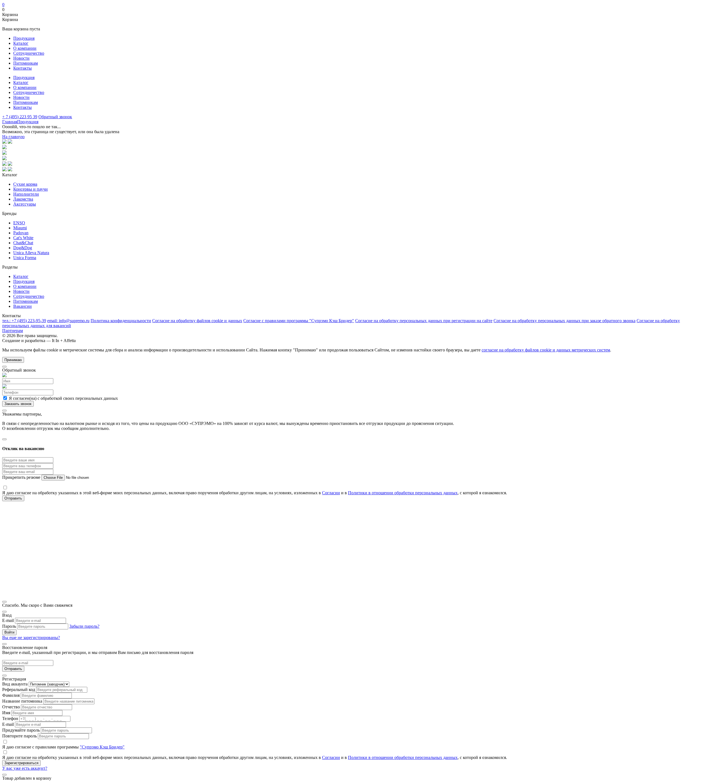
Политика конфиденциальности (121, 320)
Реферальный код (18, 689)
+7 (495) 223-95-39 (24, 320)
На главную (13, 136)
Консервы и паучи (30, 189)
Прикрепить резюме (21, 477)
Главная (9, 121)
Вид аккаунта (15, 684)
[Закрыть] (4, 366)
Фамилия (11, 695)
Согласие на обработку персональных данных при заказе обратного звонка (564, 320)
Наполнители (26, 194)
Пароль (9, 626)
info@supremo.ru (68, 320)
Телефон (10, 718)
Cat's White (23, 237)
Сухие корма (25, 184)
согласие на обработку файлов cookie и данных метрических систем (546, 350)
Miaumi (20, 227)
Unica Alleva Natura (31, 252)
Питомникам (25, 63)
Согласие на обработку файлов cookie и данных (197, 320)
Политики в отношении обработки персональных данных (403, 492)
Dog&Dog (22, 247)
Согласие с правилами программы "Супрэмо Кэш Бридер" (298, 320)
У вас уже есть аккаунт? (24, 768)
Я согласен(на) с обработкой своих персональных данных (63, 398)
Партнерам (12, 330)
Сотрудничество (28, 53)
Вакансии (22, 306)
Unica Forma (24, 257)
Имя (6, 712)
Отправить (13, 669)
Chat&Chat (23, 242)
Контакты (22, 68)
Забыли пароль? (84, 626)
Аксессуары (24, 204)
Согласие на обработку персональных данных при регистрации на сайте (423, 320)
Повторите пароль (19, 736)
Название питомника (22, 701)
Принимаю (13, 360)
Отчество (11, 707)
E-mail (8, 620)
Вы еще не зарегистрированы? (31, 637)
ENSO (19, 222)
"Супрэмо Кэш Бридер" (102, 747)
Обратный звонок (55, 116)
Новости (21, 58)
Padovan (20, 232)
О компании (24, 48)
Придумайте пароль (21, 730)
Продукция (24, 38)
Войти (9, 632)
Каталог (20, 43)
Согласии (331, 492)
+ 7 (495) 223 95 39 (19, 116)
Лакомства (23, 199)
